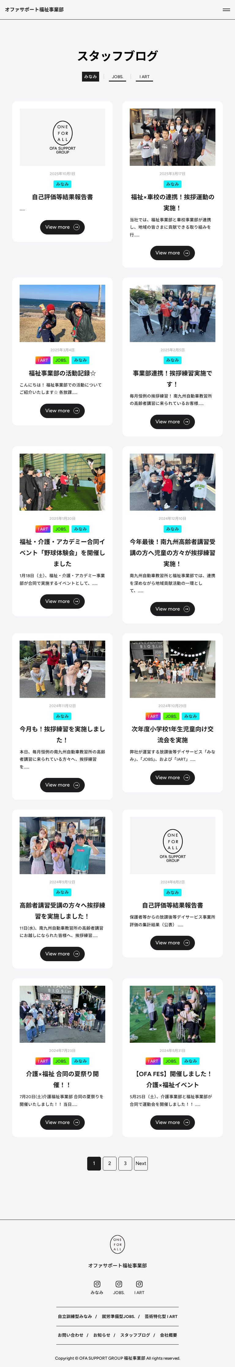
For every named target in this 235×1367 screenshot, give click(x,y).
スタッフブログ (135, 1335)
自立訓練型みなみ (75, 1316)
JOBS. (117, 76)
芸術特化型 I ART (161, 1316)
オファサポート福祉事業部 (34, 10)
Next (141, 1163)
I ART (145, 76)
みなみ (90, 76)
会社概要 (168, 1335)
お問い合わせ (71, 1335)
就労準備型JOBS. (118, 1316)
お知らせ (101, 1335)
